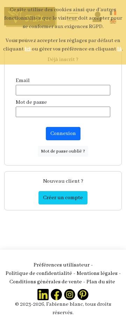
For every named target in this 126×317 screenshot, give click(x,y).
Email (23, 80)
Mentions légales (97, 273)
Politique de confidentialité (39, 273)
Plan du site (100, 282)
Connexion (63, 133)
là (119, 49)
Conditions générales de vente (45, 282)
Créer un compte (63, 198)
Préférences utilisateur (62, 265)
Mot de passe (31, 102)
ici (28, 49)
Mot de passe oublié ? (63, 151)
